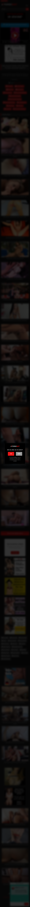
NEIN (19, 453)
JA (11, 453)
